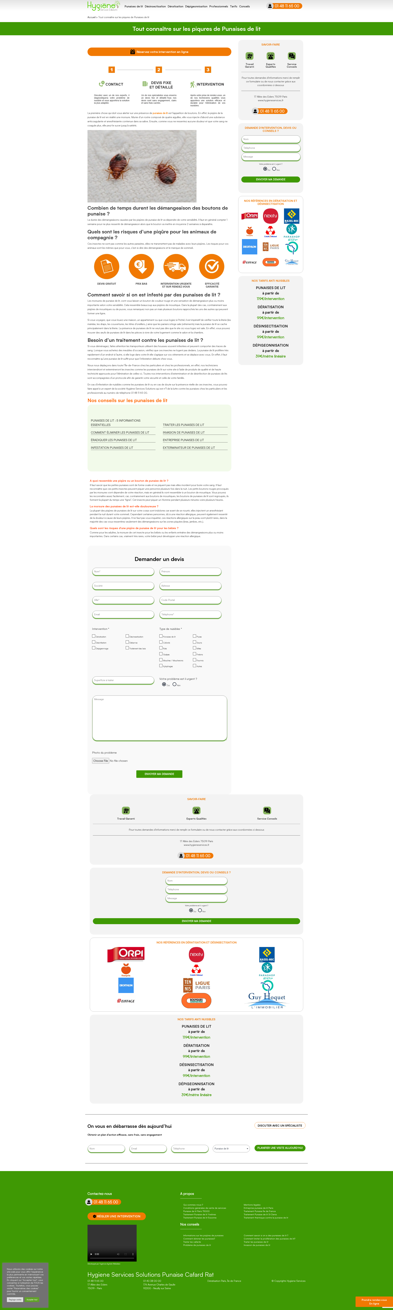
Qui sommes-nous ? (193, 1204)
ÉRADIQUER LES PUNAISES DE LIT (114, 440)
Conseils (244, 6)
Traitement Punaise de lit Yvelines (199, 1214)
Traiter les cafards (192, 1242)
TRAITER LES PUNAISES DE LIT (183, 425)
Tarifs (233, 6)
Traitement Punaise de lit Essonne (199, 1217)
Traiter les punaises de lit (256, 1242)
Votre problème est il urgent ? (178, 678)
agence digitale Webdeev (110, 1264)
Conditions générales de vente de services (204, 1208)
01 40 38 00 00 (152, 1280)
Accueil (91, 17)
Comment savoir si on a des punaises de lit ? (266, 1235)
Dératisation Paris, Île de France (224, 1280)
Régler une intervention (118, 1216)
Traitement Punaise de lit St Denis (260, 1214)
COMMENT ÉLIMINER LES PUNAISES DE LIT (120, 432)
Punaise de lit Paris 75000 (196, 1211)
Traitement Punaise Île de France (260, 1211)
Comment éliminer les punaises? (199, 1238)
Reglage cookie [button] (15, 1299)
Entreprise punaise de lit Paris (258, 1208)
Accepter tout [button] (32, 1299)
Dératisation (175, 6)
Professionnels (218, 6)
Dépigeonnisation (196, 6)
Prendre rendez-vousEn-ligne (374, 1301)
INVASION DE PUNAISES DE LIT (184, 432)
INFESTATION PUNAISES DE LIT (112, 447)
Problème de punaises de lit (197, 1245)
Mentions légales (252, 1204)
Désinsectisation (155, 6)
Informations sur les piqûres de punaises (203, 1235)
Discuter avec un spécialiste (280, 1125)
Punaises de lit (134, 6)
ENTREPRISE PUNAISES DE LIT (183, 440)
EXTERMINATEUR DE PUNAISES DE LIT (189, 447)
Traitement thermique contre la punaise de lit (266, 1217)
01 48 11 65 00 (287, 6)
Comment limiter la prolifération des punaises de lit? (269, 1238)
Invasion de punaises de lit (257, 1245)
